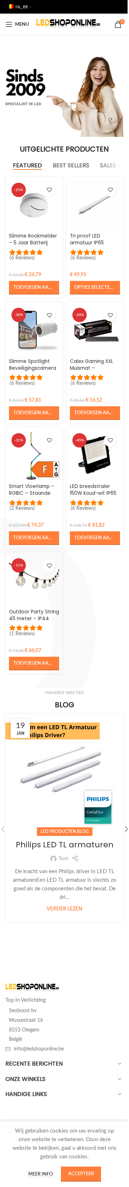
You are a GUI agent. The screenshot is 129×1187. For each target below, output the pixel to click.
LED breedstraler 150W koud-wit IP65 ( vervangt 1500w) (93, 493)
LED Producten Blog (64, 831)
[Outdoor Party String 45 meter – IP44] (34, 581)
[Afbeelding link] (32, 988)
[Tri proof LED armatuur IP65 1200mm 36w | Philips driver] (95, 205)
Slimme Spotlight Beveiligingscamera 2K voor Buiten (32, 368)
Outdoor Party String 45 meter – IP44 (34, 615)
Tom (63, 858)
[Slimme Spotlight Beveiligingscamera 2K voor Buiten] (34, 330)
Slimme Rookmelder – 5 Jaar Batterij (33, 239)
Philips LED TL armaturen (65, 844)
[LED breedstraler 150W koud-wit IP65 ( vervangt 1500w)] (95, 456)
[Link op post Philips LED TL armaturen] (64, 773)
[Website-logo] (68, 24)
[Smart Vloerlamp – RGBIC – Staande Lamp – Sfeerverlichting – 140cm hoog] (34, 456)
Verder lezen (64, 908)
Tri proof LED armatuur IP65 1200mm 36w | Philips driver (87, 246)
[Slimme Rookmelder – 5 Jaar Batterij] (34, 205)
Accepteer (81, 1174)
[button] (34, 288)
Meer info (41, 1174)
